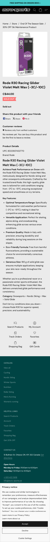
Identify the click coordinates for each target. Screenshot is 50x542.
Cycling (7, 372)
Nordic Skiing (9, 377)
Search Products (15, 326)
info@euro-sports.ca (13, 480)
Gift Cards (35, 346)
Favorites (34, 336)
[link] (25, 537)
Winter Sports (10, 382)
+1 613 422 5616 (10, 477)
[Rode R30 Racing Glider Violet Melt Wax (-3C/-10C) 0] (25, 54)
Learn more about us (11, 518)
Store (14, 23)
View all (7, 368)
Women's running (11, 401)
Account (7, 421)
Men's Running (10, 397)
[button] (17, 10)
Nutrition (7, 387)
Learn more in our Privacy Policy (16, 515)
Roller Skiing (9, 392)
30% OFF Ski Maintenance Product (19, 27)
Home (5, 23)
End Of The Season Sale (32, 23)
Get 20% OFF (9, 440)
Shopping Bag (15, 346)
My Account (35, 326)
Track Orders (15, 336)
